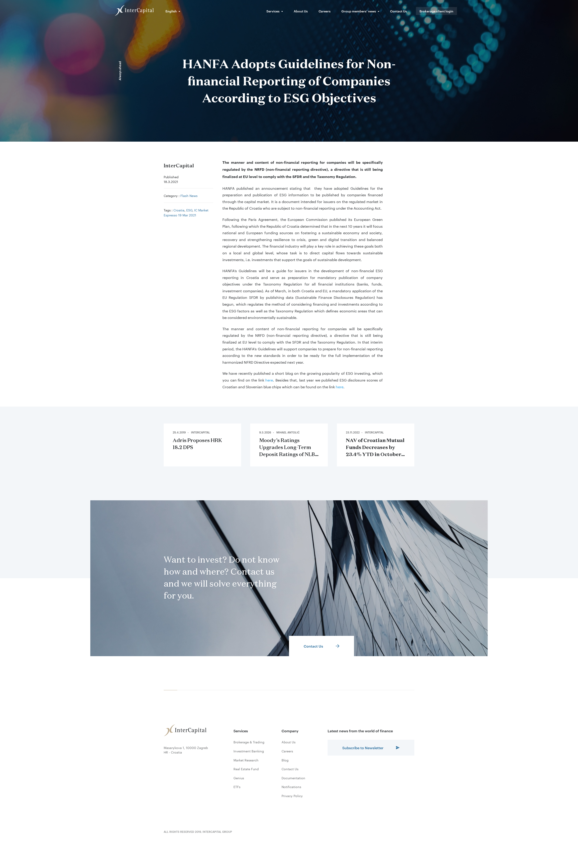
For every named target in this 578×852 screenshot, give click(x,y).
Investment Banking (248, 751)
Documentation (293, 778)
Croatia (178, 209)
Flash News (189, 195)
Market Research (246, 760)
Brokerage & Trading (248, 742)
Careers (325, 11)
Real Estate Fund (246, 769)
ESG (189, 209)
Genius (238, 778)
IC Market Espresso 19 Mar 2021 (186, 212)
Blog (285, 760)
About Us (301, 11)
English (171, 11)
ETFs (236, 786)
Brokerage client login (436, 11)
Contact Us (398, 11)
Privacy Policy (292, 795)
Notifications (291, 786)
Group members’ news (358, 11)
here (269, 379)
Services (273, 11)
